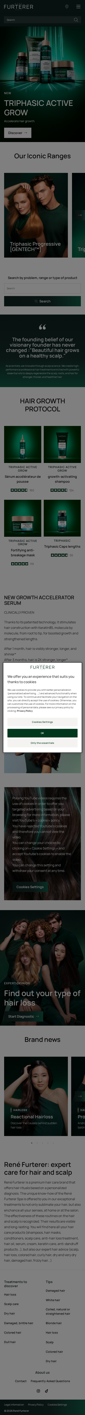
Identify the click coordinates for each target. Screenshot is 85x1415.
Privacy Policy (25, 710)
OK (42, 733)
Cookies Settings (42, 721)
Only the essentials (42, 742)
